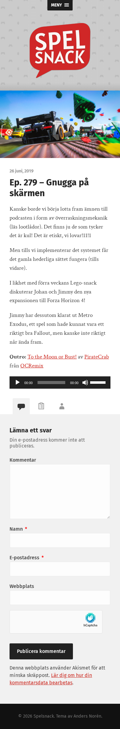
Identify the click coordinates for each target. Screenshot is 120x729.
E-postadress (27, 558)
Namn (18, 529)
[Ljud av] (85, 382)
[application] (60, 382)
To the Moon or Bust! (52, 357)
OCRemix (31, 366)
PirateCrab (96, 357)
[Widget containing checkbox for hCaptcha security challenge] (56, 622)
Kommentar (23, 460)
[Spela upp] (17, 382)
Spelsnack (44, 716)
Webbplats (22, 586)
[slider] (98, 381)
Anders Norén (87, 716)
